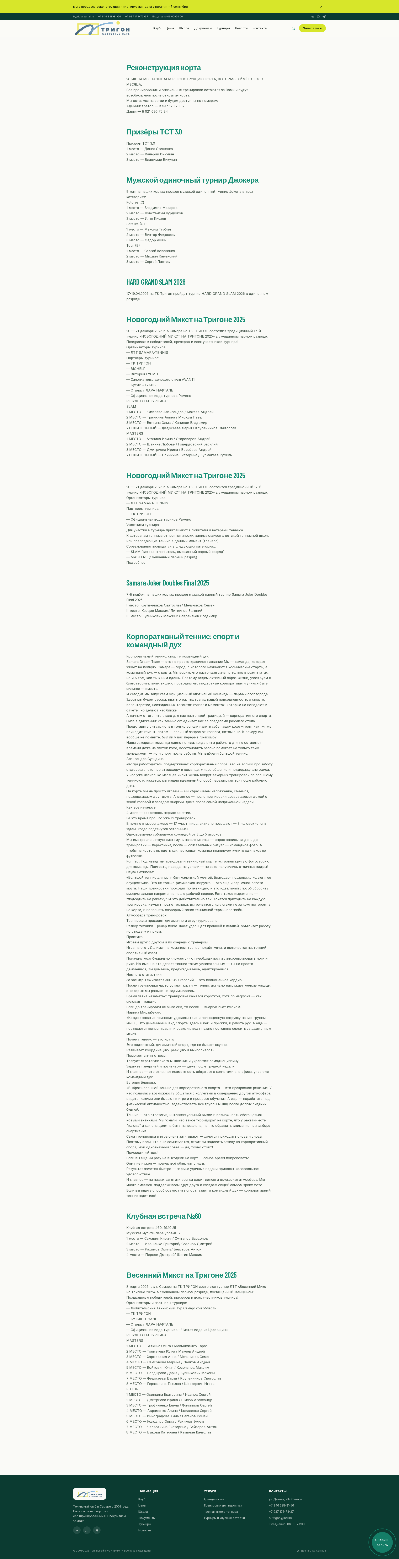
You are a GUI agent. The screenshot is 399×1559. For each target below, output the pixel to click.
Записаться (312, 28)
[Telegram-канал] (324, 16)
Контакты (260, 28)
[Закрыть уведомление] (321, 6)
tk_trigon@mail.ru (83, 16)
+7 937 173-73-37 (136, 16)
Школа (184, 28)
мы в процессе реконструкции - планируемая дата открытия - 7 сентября (130, 6)
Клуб (157, 28)
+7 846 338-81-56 (109, 16)
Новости (241, 28)
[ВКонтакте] (312, 16)
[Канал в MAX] (318, 16)
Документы (203, 28)
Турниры (223, 28)
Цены (170, 28)
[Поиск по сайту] (293, 28)
